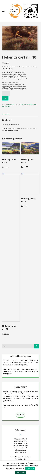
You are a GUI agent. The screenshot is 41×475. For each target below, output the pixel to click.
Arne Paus (23, 104)
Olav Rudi (7, 106)
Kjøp (5, 98)
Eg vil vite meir (21, 472)
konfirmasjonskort (32, 104)
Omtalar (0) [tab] (5, 114)
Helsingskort (10, 104)
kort (3, 106)
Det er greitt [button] (30, 469)
